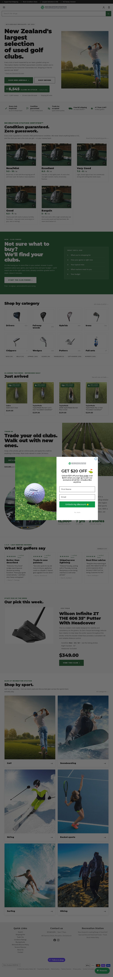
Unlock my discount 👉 (77, 504)
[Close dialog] (96, 459)
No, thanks (77, 512)
